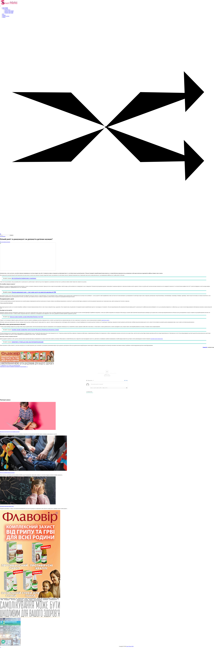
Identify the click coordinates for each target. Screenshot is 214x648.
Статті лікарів (5, 7)
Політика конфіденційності (15, 646)
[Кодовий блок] (102, 388)
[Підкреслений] (94, 388)
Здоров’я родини (5, 16)
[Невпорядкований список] (99, 388)
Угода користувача (4, 646)
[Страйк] (96, 388)
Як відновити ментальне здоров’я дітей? (7, 506)
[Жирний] (91, 388)
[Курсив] (93, 388)
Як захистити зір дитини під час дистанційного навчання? (10, 431)
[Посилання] (103, 388)
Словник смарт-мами (8, 12)
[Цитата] (100, 388)
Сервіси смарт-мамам (9, 10)
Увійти (126, 380)
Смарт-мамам (5, 8)
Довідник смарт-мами (8, 11)
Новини (3, 17)
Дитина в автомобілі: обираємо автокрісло (7, 472)
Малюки (4, 15)
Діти (1, 236)
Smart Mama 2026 (130, 646)
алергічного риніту (105, 320)
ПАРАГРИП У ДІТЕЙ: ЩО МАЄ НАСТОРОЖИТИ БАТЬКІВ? (28, 342)
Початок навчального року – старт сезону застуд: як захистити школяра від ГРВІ (34, 292)
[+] (106, 387)
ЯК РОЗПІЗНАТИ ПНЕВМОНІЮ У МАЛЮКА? (24, 278)
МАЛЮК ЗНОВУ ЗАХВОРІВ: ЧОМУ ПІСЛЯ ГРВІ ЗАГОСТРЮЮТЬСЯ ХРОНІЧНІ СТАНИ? (35, 329)
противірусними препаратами (156, 338)
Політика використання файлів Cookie (30, 646)
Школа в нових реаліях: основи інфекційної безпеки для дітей (26, 316)
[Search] (0, 234)
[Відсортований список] (97, 388)
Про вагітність (7, 9)
